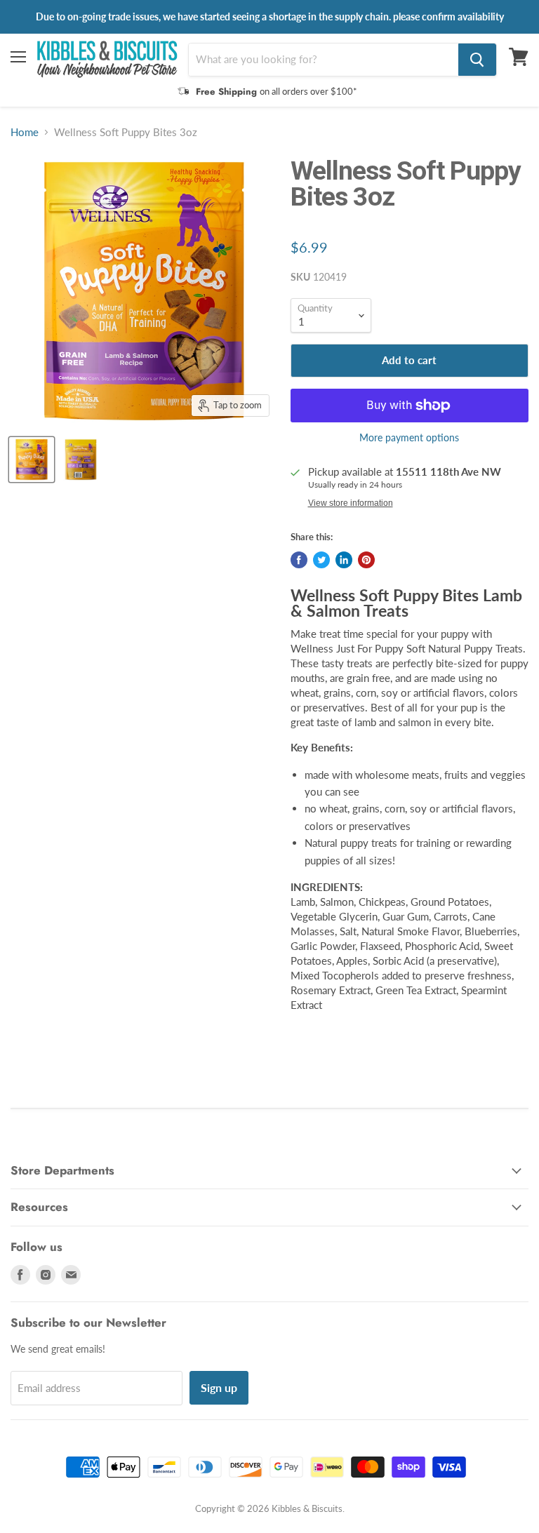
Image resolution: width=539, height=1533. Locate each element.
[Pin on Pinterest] (366, 559)
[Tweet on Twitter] (321, 559)
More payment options (409, 437)
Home (25, 132)
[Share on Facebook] (299, 559)
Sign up (219, 1387)
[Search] (477, 59)
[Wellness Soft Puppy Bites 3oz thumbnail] (31, 459)
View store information (350, 503)
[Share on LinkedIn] (343, 559)
